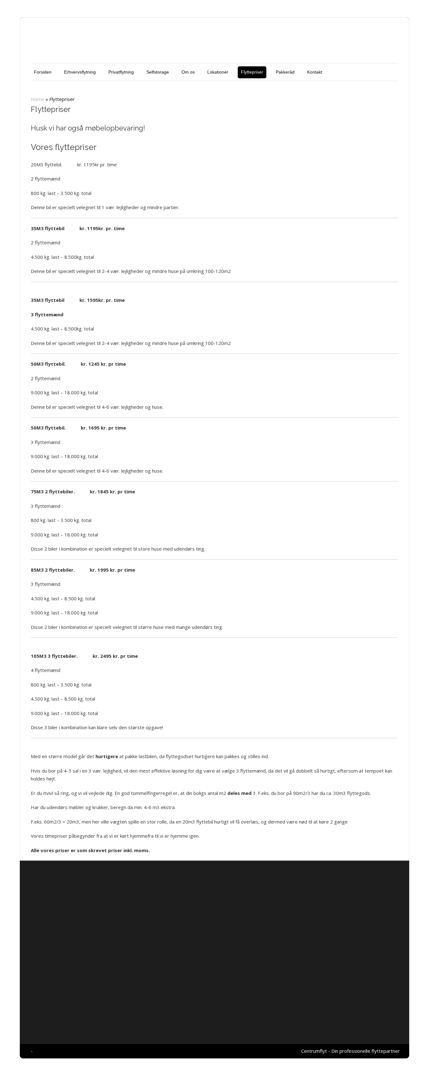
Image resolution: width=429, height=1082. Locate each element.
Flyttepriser (252, 72)
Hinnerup (127, 966)
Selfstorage (157, 72)
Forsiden (43, 72)
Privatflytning (121, 72)
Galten (183, 958)
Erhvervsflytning (80, 72)
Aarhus (166, 958)
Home (37, 99)
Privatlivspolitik (330, 874)
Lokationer (217, 72)
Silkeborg (127, 958)
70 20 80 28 (130, 930)
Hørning (148, 958)
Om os (188, 72)
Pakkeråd (285, 72)
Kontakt (314, 72)
